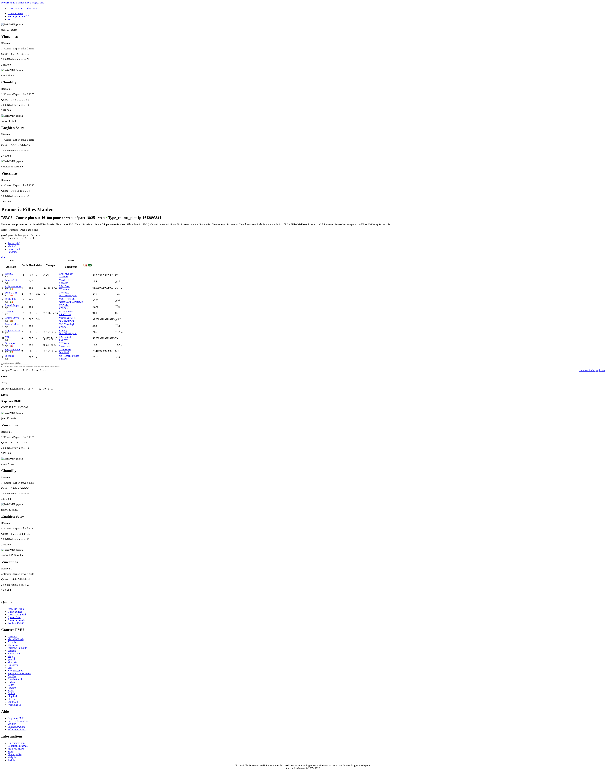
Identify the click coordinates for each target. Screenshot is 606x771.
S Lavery (63, 339)
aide (10, 19)
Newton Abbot (15, 670)
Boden (11, 684)
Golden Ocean (12, 318)
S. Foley (63, 330)
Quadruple (10, 343)
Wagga (11, 656)
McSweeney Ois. (67, 299)
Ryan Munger (66, 273)
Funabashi (13, 665)
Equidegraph (14, 249)
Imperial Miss (11, 324)
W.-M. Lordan (66, 311)
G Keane (63, 276)
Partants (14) (14, 243)
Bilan (10, 751)
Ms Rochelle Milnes (69, 355)
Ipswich (11, 659)
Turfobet (12, 760)
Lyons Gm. (64, 346)
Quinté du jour (15, 611)
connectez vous (15, 13)
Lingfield (12, 696)
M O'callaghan (66, 320)
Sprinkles (9, 355)
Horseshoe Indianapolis (19, 673)
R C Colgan (65, 337)
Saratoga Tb (14, 653)
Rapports (12, 252)
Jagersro (12, 687)
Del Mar (12, 676)
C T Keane (64, 343)
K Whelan (64, 305)
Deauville (12, 636)
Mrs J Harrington (68, 295)
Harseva (9, 273)
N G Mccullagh (66, 324)
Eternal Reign (12, 305)
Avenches (12, 642)
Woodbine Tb (14, 704)
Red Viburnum (12, 349)
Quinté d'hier (14, 617)
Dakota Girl (11, 292)
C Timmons (64, 289)
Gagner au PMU (16, 718)
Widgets (12, 757)
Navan (11, 690)
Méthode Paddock (17, 729)
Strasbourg (13, 645)
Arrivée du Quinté (17, 614)
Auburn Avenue (13, 286)
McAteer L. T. (66, 280)
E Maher (63, 282)
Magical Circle (12, 330)
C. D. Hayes (65, 349)
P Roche (63, 358)
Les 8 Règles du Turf (18, 721)
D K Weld (64, 352)
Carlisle (11, 693)
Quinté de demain (16, 620)
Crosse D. (64, 292)
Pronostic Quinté (16, 609)
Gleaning (9, 311)
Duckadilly (10, 299)
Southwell (13, 702)
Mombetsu (13, 662)
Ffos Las (12, 699)
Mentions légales (16, 748)
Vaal (10, 667)
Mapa (8, 337)
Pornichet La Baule (17, 648)
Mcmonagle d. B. (67, 318)
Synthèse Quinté (16, 623)
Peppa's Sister (12, 280)
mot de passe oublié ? (18, 16)
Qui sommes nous (16, 743)
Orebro (11, 682)
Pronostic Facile (22, 2)
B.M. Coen (64, 286)
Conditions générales (18, 745)
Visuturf (12, 246)
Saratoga (12, 650)
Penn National (15, 679)
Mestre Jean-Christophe (71, 301)
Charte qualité (14, 754)
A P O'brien (65, 314)
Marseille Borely (16, 639)
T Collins (63, 308)
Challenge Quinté (16, 726)
